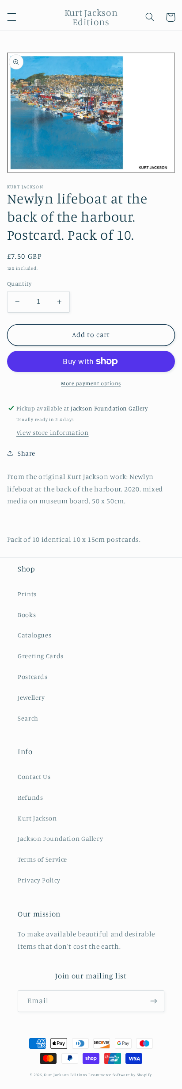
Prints (27, 594)
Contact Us (34, 776)
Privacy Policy (39, 880)
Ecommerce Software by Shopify (120, 1074)
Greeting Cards (41, 656)
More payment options (91, 383)
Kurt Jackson (37, 818)
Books (27, 614)
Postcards (33, 676)
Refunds (30, 797)
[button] (11, 17)
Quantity (19, 283)
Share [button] (26, 453)
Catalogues (34, 635)
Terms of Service (42, 859)
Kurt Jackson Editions (65, 1074)
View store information (52, 432)
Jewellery (31, 697)
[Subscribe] (154, 1001)
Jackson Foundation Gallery (60, 838)
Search (28, 718)
